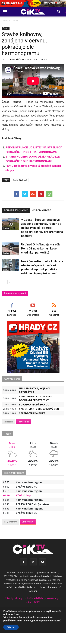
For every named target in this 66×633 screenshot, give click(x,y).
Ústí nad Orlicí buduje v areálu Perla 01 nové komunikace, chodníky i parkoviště (41, 248)
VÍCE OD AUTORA (41, 210)
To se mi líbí (12, 303)
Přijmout (11, 627)
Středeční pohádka (32, 413)
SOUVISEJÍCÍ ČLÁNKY (16, 210)
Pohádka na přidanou (34, 404)
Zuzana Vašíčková (14, 59)
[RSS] (33, 561)
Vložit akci (8, 422)
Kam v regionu (12, 379)
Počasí (7, 433)
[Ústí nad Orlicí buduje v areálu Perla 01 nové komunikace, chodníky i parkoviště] (10, 248)
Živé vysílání (27, 521)
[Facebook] (23, 561)
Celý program (10, 521)
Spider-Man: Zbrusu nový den (39, 409)
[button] (60, 11)
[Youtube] (42, 561)
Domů (5, 20)
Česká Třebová (19, 180)
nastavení (54, 620)
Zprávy (5, 28)
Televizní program (14, 472)
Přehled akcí (23, 422)
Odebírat (33, 303)
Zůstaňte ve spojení (15, 293)
